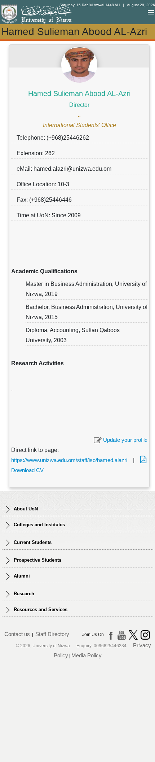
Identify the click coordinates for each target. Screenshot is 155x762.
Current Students (32, 542)
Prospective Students (36, 560)
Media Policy (86, 655)
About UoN (25, 508)
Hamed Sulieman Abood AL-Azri (79, 93)
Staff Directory (52, 634)
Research (23, 593)
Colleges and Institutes (38, 524)
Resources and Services (39, 609)
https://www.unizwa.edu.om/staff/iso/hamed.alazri (69, 460)
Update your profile (124, 440)
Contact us (17, 634)
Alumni (21, 576)
